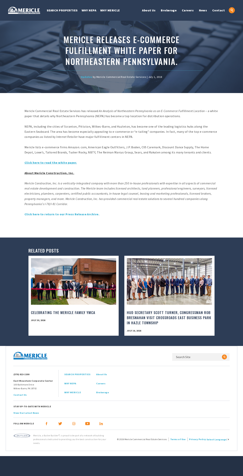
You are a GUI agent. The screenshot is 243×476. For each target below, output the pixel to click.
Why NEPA (89, 10)
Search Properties (62, 10)
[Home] (24, 10)
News (203, 10)
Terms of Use (178, 439)
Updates (86, 77)
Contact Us (20, 394)
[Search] (224, 356)
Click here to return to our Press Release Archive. (61, 214)
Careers (188, 10)
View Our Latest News (26, 412)
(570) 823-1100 (21, 374)
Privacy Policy (197, 439)
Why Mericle (110, 10)
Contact (218, 10)
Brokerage (169, 10)
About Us (149, 10)
